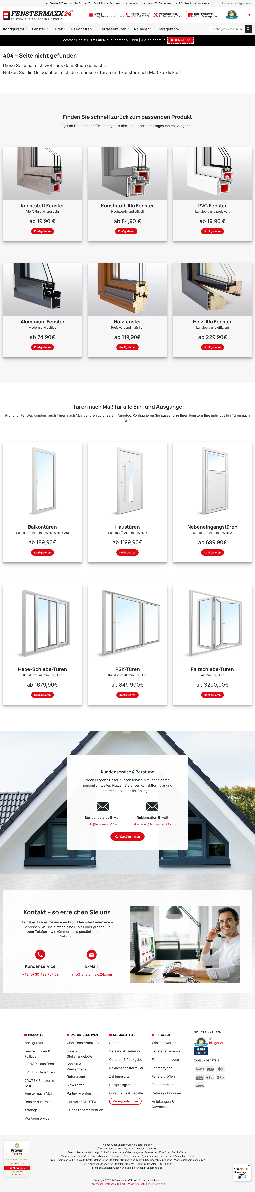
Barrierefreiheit (156, 1183)
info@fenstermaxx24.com (109, 16)
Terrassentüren (113, 29)
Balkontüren (81, 29)
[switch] (242, 1176)
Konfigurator (13, 29)
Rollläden (142, 29)
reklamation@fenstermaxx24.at (152, 824)
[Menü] (248, 1166)
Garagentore (168, 29)
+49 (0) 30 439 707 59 (40, 974)
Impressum (96, 1183)
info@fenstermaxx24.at (103, 824)
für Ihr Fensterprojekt (206, 16)
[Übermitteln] (248, 28)
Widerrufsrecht (136, 1183)
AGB (123, 1183)
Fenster (38, 29)
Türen (58, 29)
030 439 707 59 (140, 16)
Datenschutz (112, 1183)
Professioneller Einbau (171, 16)
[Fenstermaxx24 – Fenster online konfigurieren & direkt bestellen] (38, 15)
